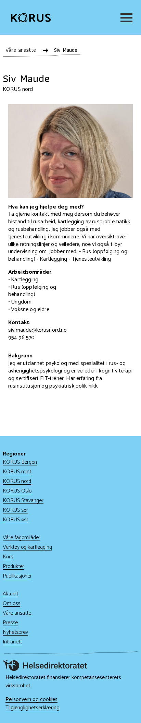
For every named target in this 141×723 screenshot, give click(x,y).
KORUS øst (15, 519)
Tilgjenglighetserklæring (32, 708)
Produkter (13, 566)
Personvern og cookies (31, 700)
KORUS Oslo (17, 491)
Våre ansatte (17, 613)
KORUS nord (17, 481)
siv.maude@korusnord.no (37, 330)
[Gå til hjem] (31, 17)
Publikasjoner (17, 576)
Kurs (8, 556)
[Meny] (125, 17)
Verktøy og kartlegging (27, 547)
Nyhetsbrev (15, 632)
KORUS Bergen (20, 462)
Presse (10, 622)
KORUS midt (17, 471)
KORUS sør (15, 510)
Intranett (12, 642)
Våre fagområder (21, 537)
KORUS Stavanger (23, 500)
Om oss (11, 603)
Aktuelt (10, 593)
